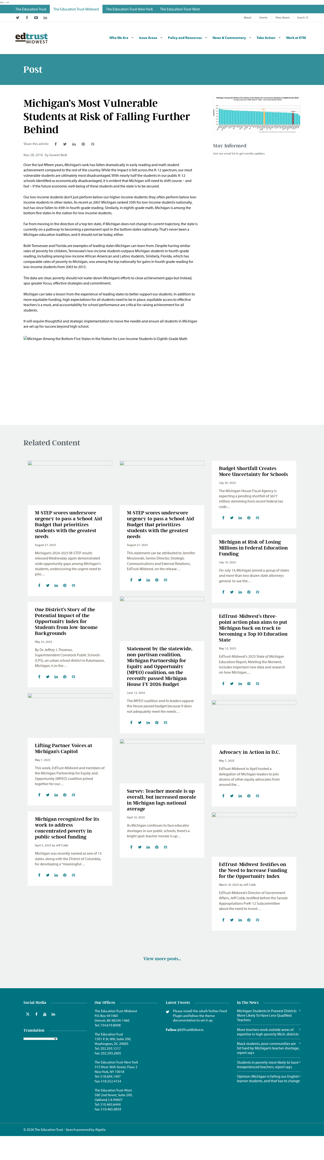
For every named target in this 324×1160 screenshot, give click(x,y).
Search (301, 17)
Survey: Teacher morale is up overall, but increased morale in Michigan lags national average (161, 800)
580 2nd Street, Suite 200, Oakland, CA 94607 (114, 1097)
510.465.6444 (110, 1104)
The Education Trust (109, 1034)
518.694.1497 (110, 1076)
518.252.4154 (111, 1081)
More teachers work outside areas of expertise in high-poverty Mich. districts (268, 1031)
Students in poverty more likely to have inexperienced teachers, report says (268, 1064)
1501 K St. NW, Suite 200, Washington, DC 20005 (113, 1041)
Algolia (100, 1129)
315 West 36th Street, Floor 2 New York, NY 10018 (116, 1069)
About (247, 17)
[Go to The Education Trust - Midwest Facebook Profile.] (27, 17)
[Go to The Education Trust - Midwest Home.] (31, 38)
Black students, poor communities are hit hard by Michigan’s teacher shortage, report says (268, 1048)
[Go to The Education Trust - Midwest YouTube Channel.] (36, 17)
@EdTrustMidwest (190, 1029)
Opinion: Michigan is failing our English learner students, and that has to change (268, 1078)
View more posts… (162, 958)
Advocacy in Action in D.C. (249, 752)
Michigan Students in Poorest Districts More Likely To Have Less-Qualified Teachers (266, 1015)
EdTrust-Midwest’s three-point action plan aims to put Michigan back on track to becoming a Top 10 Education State (253, 628)
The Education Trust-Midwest (116, 1011)
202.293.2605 (111, 1053)
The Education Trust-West (113, 1090)
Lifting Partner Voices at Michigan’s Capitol (63, 748)
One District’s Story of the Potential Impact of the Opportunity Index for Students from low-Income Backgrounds (66, 621)
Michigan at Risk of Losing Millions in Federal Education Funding (253, 548)
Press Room (283, 17)
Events (263, 17)
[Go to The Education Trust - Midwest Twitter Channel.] (17, 17)
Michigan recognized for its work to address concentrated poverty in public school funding (67, 828)
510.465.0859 (111, 1109)
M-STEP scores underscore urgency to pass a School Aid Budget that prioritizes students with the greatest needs (68, 524)
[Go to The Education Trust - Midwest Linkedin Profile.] (45, 17)
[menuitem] (31, 9)
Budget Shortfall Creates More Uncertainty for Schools (253, 471)
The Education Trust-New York (116, 1062)
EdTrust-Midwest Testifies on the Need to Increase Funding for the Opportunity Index (253, 870)
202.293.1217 (110, 1048)
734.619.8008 (110, 1025)
